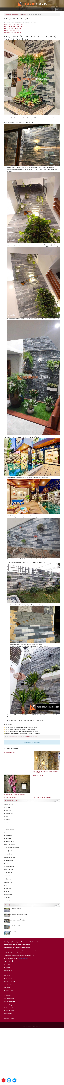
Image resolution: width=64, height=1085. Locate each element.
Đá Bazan (6, 891)
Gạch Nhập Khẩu (8, 851)
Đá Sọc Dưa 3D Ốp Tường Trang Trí (13, 32)
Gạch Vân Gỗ (7, 826)
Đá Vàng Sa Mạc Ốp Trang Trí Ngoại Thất (14, 24)
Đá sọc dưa (18, 736)
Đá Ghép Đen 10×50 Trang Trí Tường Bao (14, 26)
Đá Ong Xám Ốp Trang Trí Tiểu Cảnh (13, 28)
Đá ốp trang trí (12, 736)
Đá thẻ (5, 832)
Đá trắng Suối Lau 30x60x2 (11, 797)
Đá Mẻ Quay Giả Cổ (38, 775)
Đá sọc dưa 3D (24, 736)
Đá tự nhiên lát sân (9, 829)
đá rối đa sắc (7, 879)
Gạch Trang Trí (8, 835)
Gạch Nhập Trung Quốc (9, 1018)
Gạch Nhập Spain (8, 1013)
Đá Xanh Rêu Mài (8, 854)
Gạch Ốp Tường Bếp (9, 866)
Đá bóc (5, 863)
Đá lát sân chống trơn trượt (11, 847)
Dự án (21, 14)
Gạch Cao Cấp (7, 810)
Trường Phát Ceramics (37, 1026)
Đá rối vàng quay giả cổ (10, 752)
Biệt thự (14, 14)
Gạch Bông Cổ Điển (8, 990)
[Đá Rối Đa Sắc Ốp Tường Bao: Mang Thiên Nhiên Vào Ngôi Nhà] (46, 760)
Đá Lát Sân (7, 897)
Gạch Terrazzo (7, 993)
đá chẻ (5, 822)
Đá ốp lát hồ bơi (8, 872)
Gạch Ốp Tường (8, 882)
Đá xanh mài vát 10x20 (9, 841)
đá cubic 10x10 (7, 901)
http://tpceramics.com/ (23, 958)
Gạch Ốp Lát (7, 876)
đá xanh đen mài (8, 813)
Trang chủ (8, 14)
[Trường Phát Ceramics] (32, 3)
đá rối (5, 885)
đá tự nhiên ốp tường (32, 736)
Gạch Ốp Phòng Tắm (9, 894)
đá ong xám (7, 819)
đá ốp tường (7, 807)
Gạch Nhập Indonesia (9, 1010)
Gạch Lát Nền (7, 888)
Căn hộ (17, 14)
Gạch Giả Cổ (7, 816)
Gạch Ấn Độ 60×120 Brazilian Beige (42, 797)
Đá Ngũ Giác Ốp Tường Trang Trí (12, 30)
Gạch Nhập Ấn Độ (8, 1005)
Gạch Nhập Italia (7, 1016)
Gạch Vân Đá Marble (9, 844)
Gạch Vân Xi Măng (8, 869)
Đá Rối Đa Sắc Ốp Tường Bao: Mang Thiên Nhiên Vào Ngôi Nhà (45, 772)
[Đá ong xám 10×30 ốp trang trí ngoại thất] (17, 783)
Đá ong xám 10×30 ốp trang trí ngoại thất (14, 794)
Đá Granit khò (7, 838)
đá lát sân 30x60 (8, 860)
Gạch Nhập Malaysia (8, 1007)
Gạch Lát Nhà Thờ (8, 804)
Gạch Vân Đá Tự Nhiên (9, 857)
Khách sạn (25, 14)
